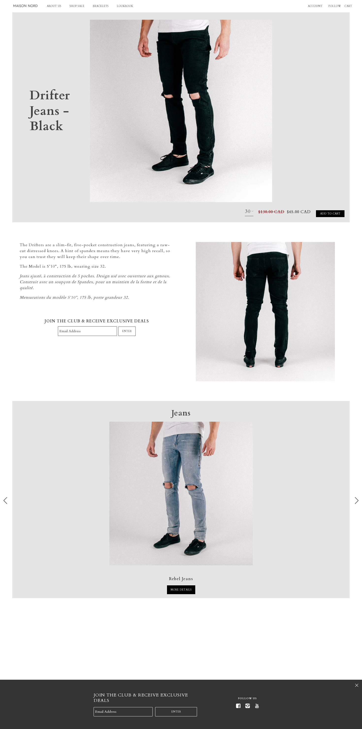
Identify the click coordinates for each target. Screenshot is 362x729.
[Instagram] (247, 706)
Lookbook (125, 6)
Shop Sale (77, 6)
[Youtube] (257, 706)
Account (315, 6)
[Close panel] (356, 685)
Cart (348, 6)
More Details (181, 589)
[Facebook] (238, 706)
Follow (335, 6)
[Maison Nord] (25, 6)
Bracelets (101, 6)
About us (54, 6)
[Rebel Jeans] (181, 493)
